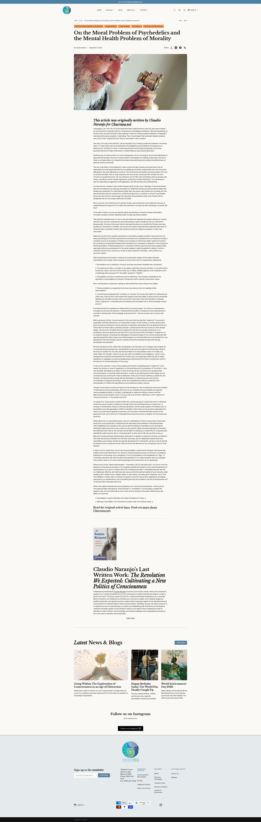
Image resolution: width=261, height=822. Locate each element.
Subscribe (129, 432)
